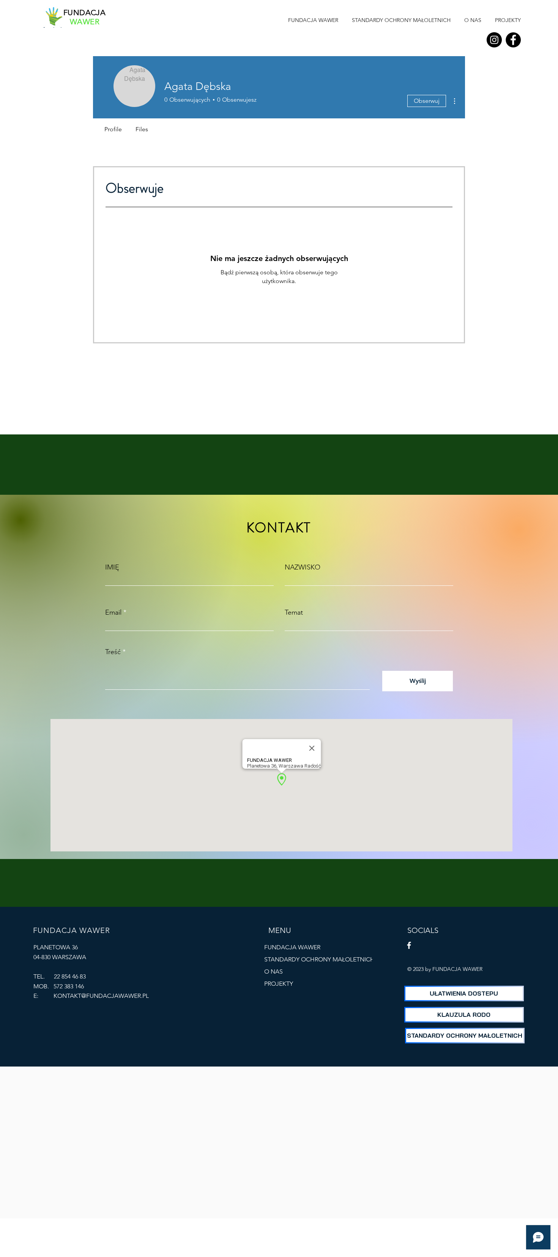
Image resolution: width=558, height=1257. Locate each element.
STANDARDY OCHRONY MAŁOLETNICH (299, 959)
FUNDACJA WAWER (292, 947)
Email (113, 612)
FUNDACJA (84, 12)
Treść (113, 651)
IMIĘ (112, 567)
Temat (294, 612)
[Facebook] (513, 39)
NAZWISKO (302, 567)
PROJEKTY (278, 983)
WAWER (84, 21)
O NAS (273, 971)
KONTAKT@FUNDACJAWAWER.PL (101, 995)
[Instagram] (494, 39)
